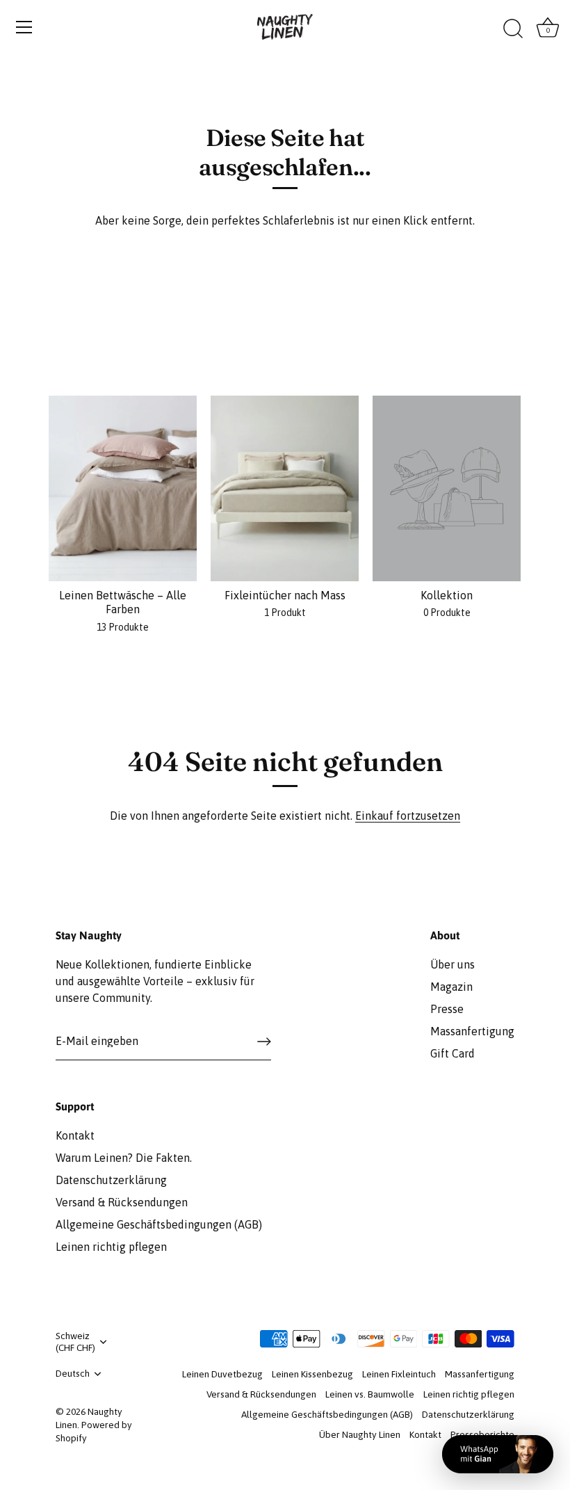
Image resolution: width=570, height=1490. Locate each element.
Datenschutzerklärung (111, 1180)
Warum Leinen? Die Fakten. (124, 1157)
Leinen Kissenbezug (312, 1373)
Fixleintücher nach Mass (285, 595)
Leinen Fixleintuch (399, 1373)
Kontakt (75, 1135)
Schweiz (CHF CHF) (75, 1341)
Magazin (451, 986)
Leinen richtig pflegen (111, 1246)
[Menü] (24, 27)
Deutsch (73, 1373)
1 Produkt (285, 612)
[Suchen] (513, 29)
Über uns (452, 964)
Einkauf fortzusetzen (407, 815)
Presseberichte (482, 1434)
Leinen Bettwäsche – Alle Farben (122, 602)
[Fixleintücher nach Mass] (285, 488)
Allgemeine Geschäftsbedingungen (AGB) (159, 1224)
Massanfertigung (472, 1031)
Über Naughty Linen (359, 1434)
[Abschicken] (264, 1041)
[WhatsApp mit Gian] (497, 1454)
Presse (447, 1009)
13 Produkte (123, 627)
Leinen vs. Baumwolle (369, 1394)
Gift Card (452, 1053)
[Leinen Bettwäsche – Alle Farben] (123, 488)
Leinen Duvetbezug (222, 1373)
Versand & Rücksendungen (122, 1202)
